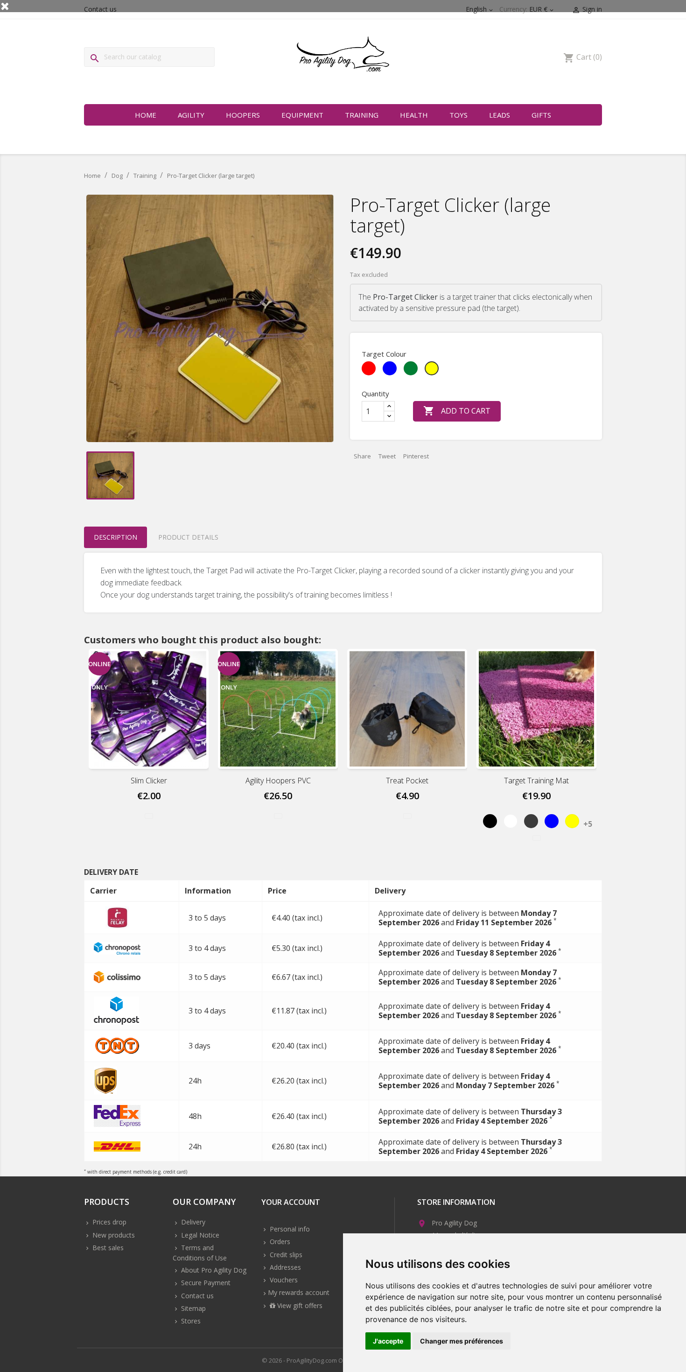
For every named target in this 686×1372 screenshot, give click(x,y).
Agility (191, 115)
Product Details (188, 537)
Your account (290, 1202)
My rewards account (298, 1292)
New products (113, 1235)
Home (145, 115)
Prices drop (108, 1221)
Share (362, 456)
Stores (190, 1320)
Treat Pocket (407, 780)
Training (361, 115)
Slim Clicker (149, 780)
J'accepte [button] (388, 1341)
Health (414, 115)
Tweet (387, 456)
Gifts (541, 115)
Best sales (107, 1247)
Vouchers (283, 1279)
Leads (499, 115)
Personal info (289, 1228)
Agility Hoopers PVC (278, 780)
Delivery (192, 1221)
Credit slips (285, 1254)
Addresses (284, 1267)
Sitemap (192, 1308)
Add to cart (456, 410)
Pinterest (416, 456)
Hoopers (243, 115)
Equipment (302, 115)
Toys (458, 115)
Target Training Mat (536, 780)
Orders (279, 1241)
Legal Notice (199, 1235)
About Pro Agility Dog (212, 1270)
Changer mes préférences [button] (461, 1341)
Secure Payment (205, 1282)
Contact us (196, 1295)
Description (115, 537)
